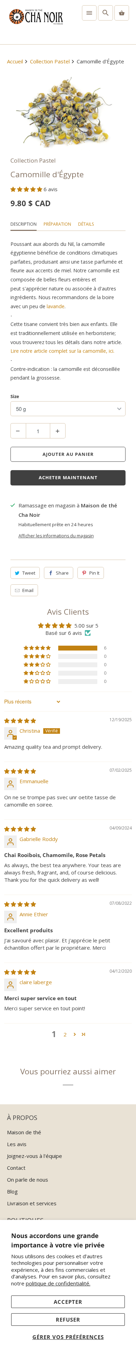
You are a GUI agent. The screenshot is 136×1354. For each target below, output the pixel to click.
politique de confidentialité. (58, 1283)
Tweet (28, 573)
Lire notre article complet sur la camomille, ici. (62, 351)
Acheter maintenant (68, 477)
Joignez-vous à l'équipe (34, 1155)
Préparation (57, 224)
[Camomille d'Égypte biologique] (68, 112)
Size (14, 396)
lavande (56, 306)
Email (27, 590)
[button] (27, 189)
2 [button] (65, 1034)
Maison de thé (24, 1132)
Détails (86, 224)
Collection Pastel (33, 160)
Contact (16, 1167)
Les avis (17, 1144)
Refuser (68, 1319)
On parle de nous (27, 1179)
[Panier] (121, 13)
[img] (20, 720)
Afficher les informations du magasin (56, 536)
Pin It (94, 573)
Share (62, 573)
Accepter (68, 1301)
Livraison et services (31, 1203)
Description (23, 224)
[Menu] (89, 13)
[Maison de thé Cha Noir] (36, 22)
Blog (12, 1191)
